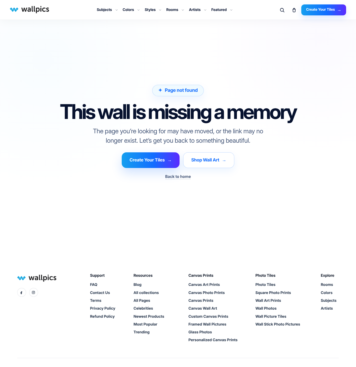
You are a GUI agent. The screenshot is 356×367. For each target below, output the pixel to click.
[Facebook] (21, 292)
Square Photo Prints (273, 293)
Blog (137, 284)
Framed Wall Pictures (207, 324)
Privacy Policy (102, 308)
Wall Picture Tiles (270, 316)
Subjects (104, 10)
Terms (95, 300)
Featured (219, 10)
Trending (141, 332)
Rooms (172, 10)
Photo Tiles (265, 284)
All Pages (141, 300)
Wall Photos (266, 308)
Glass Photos (200, 332)
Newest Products (148, 316)
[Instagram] (33, 292)
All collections (146, 293)
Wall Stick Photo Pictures (277, 324)
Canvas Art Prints (204, 284)
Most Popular (145, 324)
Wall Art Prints (268, 300)
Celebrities (143, 308)
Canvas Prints (200, 300)
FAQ (93, 284)
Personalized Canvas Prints (212, 340)
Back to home (178, 176)
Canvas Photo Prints (206, 293)
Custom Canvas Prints (208, 316)
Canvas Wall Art (202, 308)
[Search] (282, 10)
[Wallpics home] (28, 9)
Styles (150, 10)
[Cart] (294, 10)
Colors (128, 10)
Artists (195, 10)
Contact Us (100, 293)
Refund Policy (102, 316)
